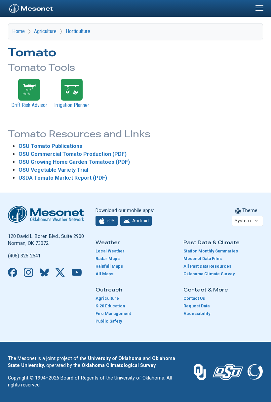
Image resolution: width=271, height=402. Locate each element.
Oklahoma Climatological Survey (119, 365)
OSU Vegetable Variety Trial (53, 170)
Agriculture (45, 31)
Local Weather (110, 250)
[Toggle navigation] (259, 8)
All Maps (104, 273)
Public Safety (109, 321)
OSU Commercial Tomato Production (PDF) (73, 154)
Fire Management (113, 313)
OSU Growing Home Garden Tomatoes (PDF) (74, 162)
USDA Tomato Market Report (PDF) (63, 178)
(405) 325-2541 (24, 256)
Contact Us (194, 298)
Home (18, 31)
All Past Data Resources (207, 266)
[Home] (31, 7)
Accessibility (196, 313)
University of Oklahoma (114, 358)
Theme (249, 210)
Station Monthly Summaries (210, 250)
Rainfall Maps (109, 266)
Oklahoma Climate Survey (209, 273)
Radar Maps (108, 258)
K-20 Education (110, 305)
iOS (110, 220)
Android (140, 220)
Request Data (196, 305)
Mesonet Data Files (202, 258)
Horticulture (78, 31)
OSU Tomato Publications (50, 146)
